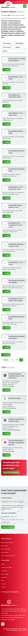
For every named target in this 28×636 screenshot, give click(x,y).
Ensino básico (17, 18)
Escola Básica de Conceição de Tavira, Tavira (15, 225)
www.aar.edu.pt (10, 386)
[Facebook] (2, 624)
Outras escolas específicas (8, 555)
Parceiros (3, 584)
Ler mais (6, 69)
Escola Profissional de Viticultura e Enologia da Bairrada (16, 442)
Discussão (3, 577)
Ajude (2, 580)
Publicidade (4, 570)
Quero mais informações (11, 472)
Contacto (3, 587)
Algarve (24, 18)
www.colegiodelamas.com (13, 430)
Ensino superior (5, 552)
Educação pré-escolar (6, 542)
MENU (25, 6)
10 (16, 360)
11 (21, 360)
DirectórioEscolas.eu (6, 18)
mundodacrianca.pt (11, 408)
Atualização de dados (6, 567)
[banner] (8, 4)
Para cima (6, 354)
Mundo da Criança (14, 398)
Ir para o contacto (7, 527)
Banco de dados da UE (17, 2)
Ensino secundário (5, 549)
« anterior (5, 360)
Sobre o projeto (5, 574)
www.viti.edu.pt (10, 451)
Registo (3, 564)
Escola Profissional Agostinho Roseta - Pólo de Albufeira (16, 376)
